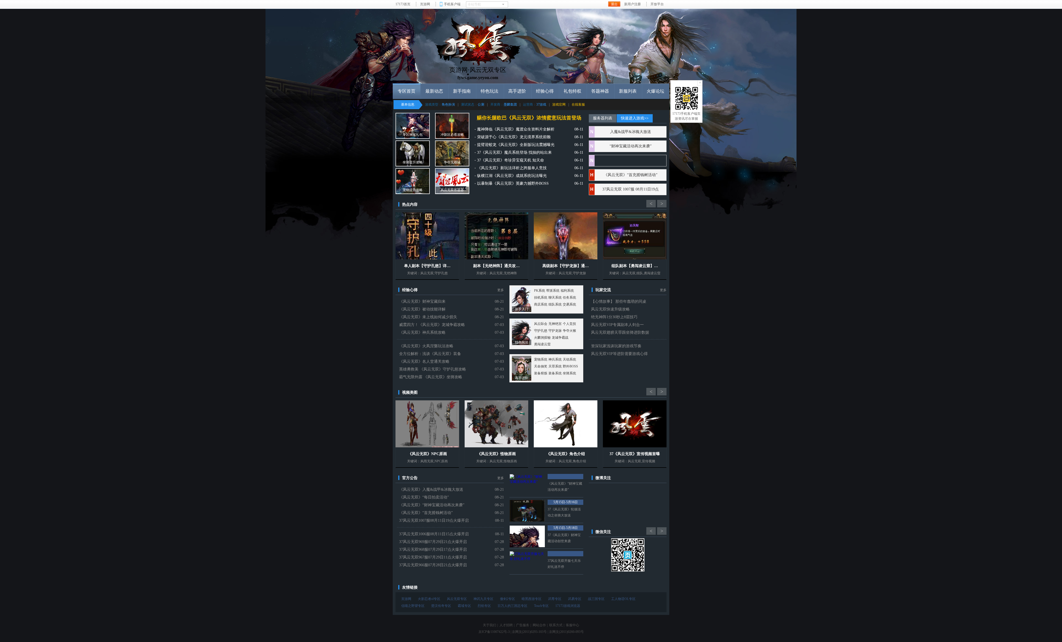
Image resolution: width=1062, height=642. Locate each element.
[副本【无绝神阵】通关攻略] (496, 235)
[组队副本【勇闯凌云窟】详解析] (635, 235)
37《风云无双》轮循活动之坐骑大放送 (564, 512)
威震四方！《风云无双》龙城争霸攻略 (432, 325)
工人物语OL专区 (623, 599)
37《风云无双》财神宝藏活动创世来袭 (564, 538)
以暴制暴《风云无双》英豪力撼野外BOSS (513, 183)
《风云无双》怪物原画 (496, 454)
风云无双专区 (457, 599)
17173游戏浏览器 (567, 606)
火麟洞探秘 (542, 338)
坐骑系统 (569, 373)
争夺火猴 (569, 331)
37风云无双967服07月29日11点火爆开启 (433, 557)
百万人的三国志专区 (512, 606)
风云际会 (540, 324)
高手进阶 (517, 91)
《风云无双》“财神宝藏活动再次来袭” (431, 505)
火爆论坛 (655, 91)
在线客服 (578, 104)
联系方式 (556, 625)
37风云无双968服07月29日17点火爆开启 (433, 549)
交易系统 (569, 304)
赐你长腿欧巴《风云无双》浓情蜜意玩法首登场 (529, 118)
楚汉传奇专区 (441, 606)
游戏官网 (559, 104)
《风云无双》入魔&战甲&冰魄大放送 (431, 489)
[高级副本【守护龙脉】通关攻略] (565, 235)
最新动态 (434, 91)
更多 (500, 290)
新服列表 (628, 91)
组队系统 (555, 304)
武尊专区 (554, 599)
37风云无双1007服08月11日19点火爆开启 (434, 520)
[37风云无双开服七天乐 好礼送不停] (527, 562)
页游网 (425, 4)
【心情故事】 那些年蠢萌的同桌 (618, 301)
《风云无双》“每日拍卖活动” (424, 497)
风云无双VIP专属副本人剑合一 (617, 325)
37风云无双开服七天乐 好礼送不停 (564, 564)
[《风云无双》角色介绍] (565, 423)
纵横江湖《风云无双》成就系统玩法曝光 (512, 176)
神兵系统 (555, 359)
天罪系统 (555, 366)
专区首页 (406, 91)
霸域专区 (464, 606)
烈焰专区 (484, 606)
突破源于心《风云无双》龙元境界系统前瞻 (514, 137)
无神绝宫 (555, 324)
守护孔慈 (540, 331)
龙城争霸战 (560, 338)
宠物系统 (540, 359)
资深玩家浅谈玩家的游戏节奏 (616, 346)
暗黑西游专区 (532, 599)
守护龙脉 (555, 331)
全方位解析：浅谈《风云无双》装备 (430, 354)
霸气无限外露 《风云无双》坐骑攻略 (430, 377)
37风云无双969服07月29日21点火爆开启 (433, 542)
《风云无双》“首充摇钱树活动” (630, 175)
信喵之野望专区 (413, 606)
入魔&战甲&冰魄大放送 (630, 132)
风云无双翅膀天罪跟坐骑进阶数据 (620, 332)
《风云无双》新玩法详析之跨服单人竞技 (512, 168)
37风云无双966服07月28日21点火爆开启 (433, 565)
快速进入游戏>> (635, 118)
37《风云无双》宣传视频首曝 (635, 454)
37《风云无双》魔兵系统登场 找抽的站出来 (514, 152)
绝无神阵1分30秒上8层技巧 (614, 317)
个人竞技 (569, 324)
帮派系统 (552, 291)
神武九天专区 (483, 599)
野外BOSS (570, 366)
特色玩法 (489, 91)
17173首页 (402, 4)
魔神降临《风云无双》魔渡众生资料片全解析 (516, 129)
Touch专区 (541, 606)
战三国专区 (596, 599)
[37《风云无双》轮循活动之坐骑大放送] (527, 511)
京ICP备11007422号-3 (494, 632)
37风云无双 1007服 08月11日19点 (630, 189)
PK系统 (539, 291)
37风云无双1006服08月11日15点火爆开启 (434, 534)
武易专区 (574, 599)
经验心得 (545, 91)
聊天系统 (555, 297)
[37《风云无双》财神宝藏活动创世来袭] (527, 536)
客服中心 (572, 625)
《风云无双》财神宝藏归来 (422, 301)
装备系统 (555, 373)
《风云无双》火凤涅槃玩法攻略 (426, 346)
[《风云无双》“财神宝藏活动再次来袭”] (527, 485)
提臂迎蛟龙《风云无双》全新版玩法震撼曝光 (516, 145)
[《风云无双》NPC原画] (427, 423)
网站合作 (539, 625)
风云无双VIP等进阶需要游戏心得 (619, 354)
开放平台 (657, 4)
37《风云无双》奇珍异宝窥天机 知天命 (510, 160)
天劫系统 (569, 359)
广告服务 (522, 625)
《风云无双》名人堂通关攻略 (424, 361)
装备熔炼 (540, 373)
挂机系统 (540, 297)
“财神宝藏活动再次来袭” (631, 146)
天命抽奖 (540, 366)
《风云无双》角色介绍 (565, 454)
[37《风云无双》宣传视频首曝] (635, 423)
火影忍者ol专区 (429, 599)
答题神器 (600, 91)
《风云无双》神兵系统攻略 (422, 332)
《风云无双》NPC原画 (427, 454)
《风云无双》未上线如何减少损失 (428, 317)
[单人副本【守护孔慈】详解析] (427, 235)
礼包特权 (572, 91)
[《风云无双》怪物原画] (496, 423)
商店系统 (540, 304)
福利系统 (567, 291)
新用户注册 (632, 4)
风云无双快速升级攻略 (610, 309)
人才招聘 (506, 625)
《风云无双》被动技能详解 (422, 309)
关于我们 (489, 625)
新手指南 (462, 91)
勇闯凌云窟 (542, 344)
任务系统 (569, 297)
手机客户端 (452, 4)
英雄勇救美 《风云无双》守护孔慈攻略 (432, 369)
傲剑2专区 (507, 599)
